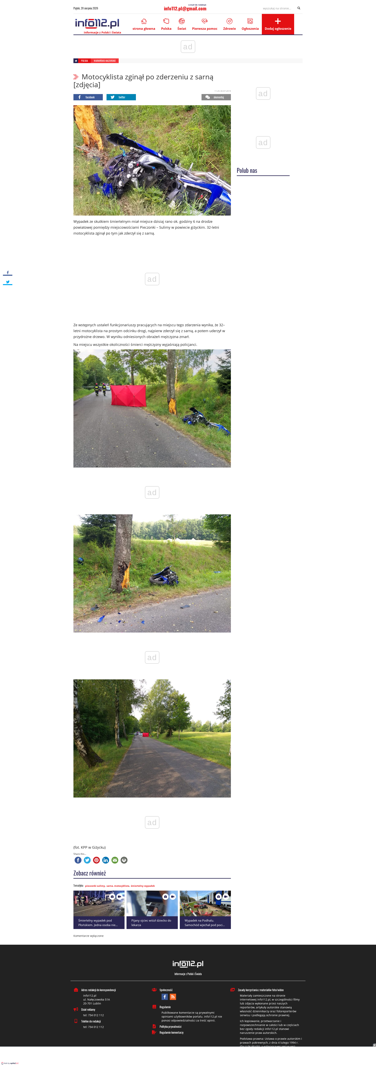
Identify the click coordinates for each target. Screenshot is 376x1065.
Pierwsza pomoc (204, 28)
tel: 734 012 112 (93, 1015)
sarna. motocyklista (118, 885)
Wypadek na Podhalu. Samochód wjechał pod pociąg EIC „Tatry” (205, 924)
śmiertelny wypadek (143, 885)
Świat (181, 28)
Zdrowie (229, 28)
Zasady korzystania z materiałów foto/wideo (261, 990)
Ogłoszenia (250, 28)
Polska (166, 28)
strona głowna (144, 28)
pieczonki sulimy (95, 885)
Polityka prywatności (170, 1026)
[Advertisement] (188, 1056)
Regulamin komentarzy (171, 1032)
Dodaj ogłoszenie (278, 28)
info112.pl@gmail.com (185, 8)
